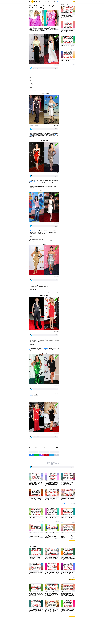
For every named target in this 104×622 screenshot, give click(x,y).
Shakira (50, 285)
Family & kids (63, 503)
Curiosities (30, 537)
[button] (33, 452)
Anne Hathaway (45, 232)
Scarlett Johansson (40, 181)
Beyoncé (30, 395)
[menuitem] (45, 1)
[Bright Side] (35, 1)
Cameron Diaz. (31, 349)
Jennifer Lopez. (55, 285)
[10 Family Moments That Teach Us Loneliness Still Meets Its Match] (36, 492)
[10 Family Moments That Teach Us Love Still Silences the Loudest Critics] (36, 551)
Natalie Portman (46, 348)
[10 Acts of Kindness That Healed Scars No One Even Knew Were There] (36, 566)
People (62, 34)
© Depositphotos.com (31, 125)
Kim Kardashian (46, 285)
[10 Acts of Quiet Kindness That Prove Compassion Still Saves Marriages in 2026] (36, 511)
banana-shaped (32, 230)
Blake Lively (35, 181)
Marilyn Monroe (31, 181)
